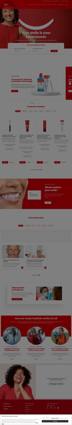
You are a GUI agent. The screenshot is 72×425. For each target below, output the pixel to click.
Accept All (55, 421)
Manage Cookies (55, 418)
